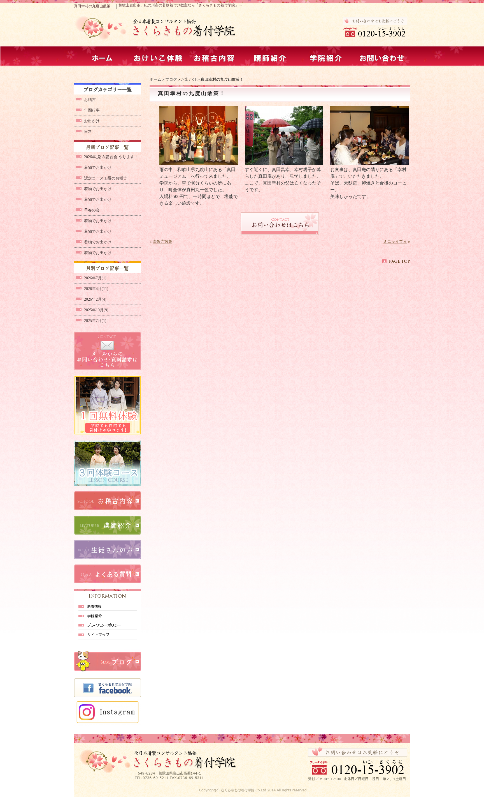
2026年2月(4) (95, 299)
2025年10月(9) (96, 310)
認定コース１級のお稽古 (105, 178)
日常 (88, 132)
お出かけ (189, 79)
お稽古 (90, 100)
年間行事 (92, 110)
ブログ (171, 79)
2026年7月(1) (95, 278)
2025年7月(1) (95, 321)
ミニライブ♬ (395, 241)
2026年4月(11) (96, 289)
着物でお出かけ (97, 167)
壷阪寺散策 (162, 241)
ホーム (155, 79)
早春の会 (92, 210)
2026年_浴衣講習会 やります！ (111, 157)
